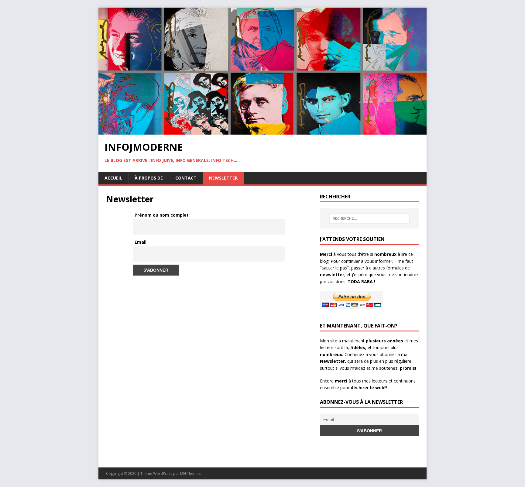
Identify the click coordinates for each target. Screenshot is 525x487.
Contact (186, 178)
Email (140, 242)
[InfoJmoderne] (262, 131)
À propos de (149, 178)
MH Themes (190, 473)
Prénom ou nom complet (162, 215)
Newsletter (223, 178)
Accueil (113, 178)
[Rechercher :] (369, 218)
